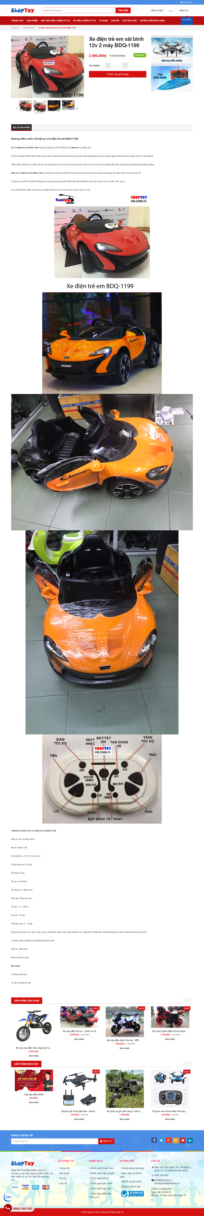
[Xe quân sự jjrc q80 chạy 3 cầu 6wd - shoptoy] (34, 1088)
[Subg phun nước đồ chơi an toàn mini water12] (170, 1079)
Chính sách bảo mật (101, 1188)
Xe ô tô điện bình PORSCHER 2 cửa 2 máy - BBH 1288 (135, 1036)
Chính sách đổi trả (100, 1178)
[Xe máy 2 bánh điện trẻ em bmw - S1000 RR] (79, 1016)
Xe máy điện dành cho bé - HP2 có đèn (36, 1040)
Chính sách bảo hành (101, 1183)
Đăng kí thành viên (131, 1186)
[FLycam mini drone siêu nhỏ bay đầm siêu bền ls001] (79, 1088)
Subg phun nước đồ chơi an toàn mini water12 (175, 1094)
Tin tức (62, 1178)
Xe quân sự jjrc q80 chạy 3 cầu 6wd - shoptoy (39, 1111)
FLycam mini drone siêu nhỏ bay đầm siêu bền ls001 (88, 1111)
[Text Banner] (172, 78)
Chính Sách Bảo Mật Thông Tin (100, 1195)
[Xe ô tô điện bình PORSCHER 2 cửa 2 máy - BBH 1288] (125, 1019)
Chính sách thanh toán (102, 1168)
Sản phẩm (64, 1173)
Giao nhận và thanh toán (131, 1175)
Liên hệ (63, 1183)
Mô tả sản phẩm (21, 127)
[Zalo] (8, 1197)
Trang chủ (64, 1168)
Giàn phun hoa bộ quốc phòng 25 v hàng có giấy (131, 1111)
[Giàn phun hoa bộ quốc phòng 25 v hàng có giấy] (125, 1088)
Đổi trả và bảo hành (132, 1181)
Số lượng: (94, 65)
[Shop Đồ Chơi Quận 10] (22, 12)
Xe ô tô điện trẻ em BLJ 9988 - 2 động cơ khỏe (175, 1038)
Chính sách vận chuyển (102, 1173)
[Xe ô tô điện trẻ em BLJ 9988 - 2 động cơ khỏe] (170, 1020)
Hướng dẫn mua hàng (133, 1168)
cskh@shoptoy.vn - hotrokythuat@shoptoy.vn (167, 1181)
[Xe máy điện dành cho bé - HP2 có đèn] (34, 1021)
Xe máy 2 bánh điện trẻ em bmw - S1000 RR (84, 1031)
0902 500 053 (161, 1175)
